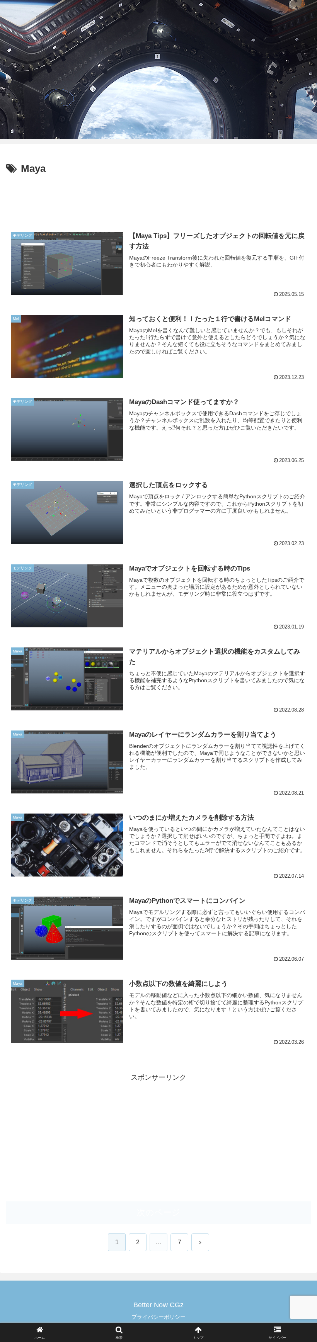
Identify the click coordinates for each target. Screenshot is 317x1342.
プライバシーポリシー (158, 1317)
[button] (293, 1108)
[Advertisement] (158, 199)
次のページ (159, 1212)
